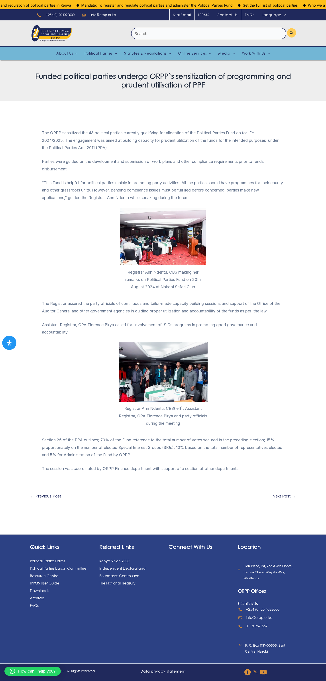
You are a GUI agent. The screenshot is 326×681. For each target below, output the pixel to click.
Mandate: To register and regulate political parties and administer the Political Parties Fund (144, 5)
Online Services (192, 53)
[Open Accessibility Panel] (9, 343)
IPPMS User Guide (44, 583)
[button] (32, 671)
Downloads (39, 590)
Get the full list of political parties (257, 5)
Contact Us (227, 15)
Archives (37, 598)
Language (271, 15)
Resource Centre (44, 576)
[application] (283, 14)
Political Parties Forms (47, 561)
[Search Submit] (291, 33)
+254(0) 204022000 (60, 15)
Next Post (284, 496)
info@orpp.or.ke (103, 15)
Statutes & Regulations (145, 53)
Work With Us (253, 53)
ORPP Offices (252, 591)
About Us (64, 53)
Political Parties (98, 53)
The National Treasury (117, 583)
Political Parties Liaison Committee (58, 568)
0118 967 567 (257, 626)
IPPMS (203, 15)
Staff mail (182, 15)
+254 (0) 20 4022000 (262, 609)
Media (224, 53)
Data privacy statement (163, 671)
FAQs (249, 15)
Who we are (305, 5)
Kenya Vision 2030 (114, 561)
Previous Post (45, 496)
